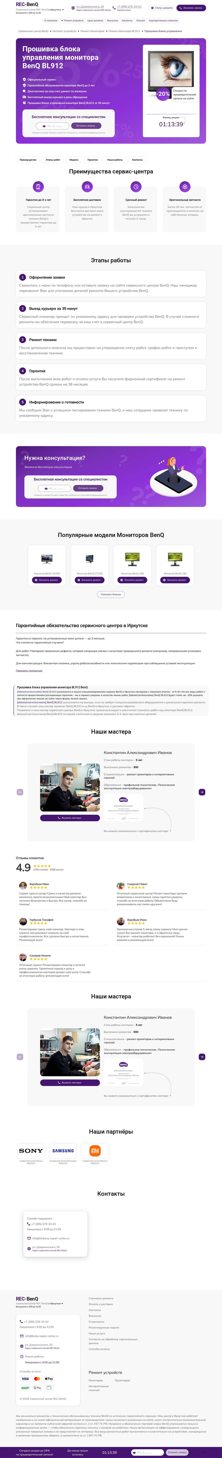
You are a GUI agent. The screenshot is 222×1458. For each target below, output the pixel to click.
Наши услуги (97, 1333)
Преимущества (28, 159)
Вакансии (112, 20)
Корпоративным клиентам (163, 20)
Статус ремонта (164, 7)
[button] (202, 792)
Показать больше (111, 594)
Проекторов (122, 1380)
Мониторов (96, 1380)
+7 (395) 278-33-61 (129, 6)
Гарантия (93, 159)
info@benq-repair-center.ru (42, 1336)
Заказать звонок (192, 7)
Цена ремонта (95, 20)
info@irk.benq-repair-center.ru (50, 1238)
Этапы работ (53, 159)
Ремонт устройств (74, 20)
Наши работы (115, 159)
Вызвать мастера (71, 817)
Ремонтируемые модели (104, 1327)
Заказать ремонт (48, 579)
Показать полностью (29, 670)
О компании (50, 20)
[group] (31, 1154)
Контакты (127, 20)
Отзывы (140, 20)
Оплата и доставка (101, 1304)
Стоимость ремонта (101, 1298)
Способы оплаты (99, 1349)
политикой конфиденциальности (92, 133)
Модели (74, 159)
